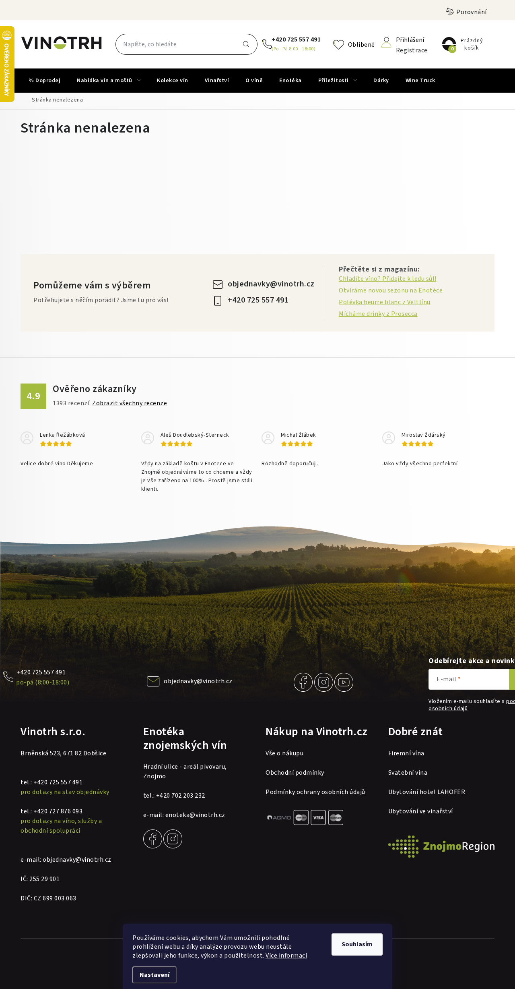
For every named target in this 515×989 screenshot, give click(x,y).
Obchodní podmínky (295, 772)
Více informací (286, 955)
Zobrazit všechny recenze (129, 403)
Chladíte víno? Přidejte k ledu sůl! (388, 278)
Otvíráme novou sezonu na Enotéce (391, 290)
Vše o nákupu (284, 753)
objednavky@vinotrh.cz (271, 284)
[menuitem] (44, 80)
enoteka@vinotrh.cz (195, 815)
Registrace (412, 50)
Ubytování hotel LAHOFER (427, 792)
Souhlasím (357, 944)
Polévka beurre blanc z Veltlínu (385, 302)
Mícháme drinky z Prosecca (378, 313)
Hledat (246, 44)
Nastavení (154, 974)
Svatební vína (408, 772)
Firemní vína (406, 753)
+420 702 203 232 (180, 795)
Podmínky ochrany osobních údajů (315, 792)
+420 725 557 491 (296, 39)
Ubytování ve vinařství (420, 811)
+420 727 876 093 (57, 811)
